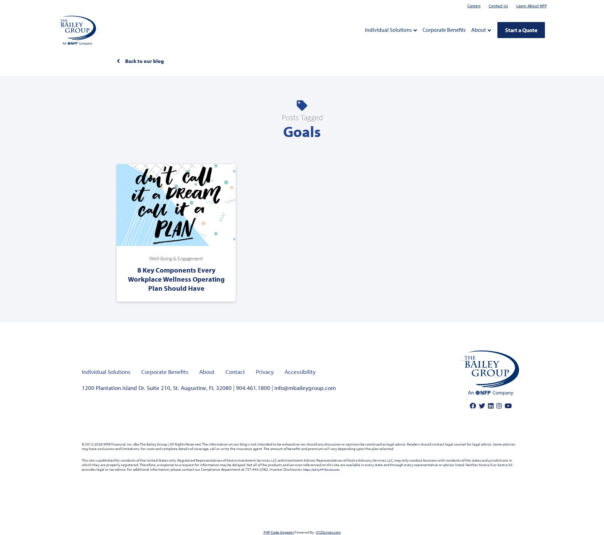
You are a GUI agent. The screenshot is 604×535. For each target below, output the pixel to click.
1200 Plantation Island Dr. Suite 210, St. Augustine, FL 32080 (157, 387)
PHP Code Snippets (279, 532)
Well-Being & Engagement (176, 258)
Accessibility (300, 371)
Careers (474, 5)
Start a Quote (521, 30)
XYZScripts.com (328, 532)
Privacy (265, 371)
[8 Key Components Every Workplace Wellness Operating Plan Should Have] (176, 204)
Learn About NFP (531, 5)
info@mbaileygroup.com (305, 387)
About (478, 29)
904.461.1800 (253, 387)
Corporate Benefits (444, 29)
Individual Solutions (388, 29)
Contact (235, 371)
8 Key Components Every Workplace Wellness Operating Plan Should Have (176, 279)
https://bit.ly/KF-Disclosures (321, 469)
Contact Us (498, 5)
